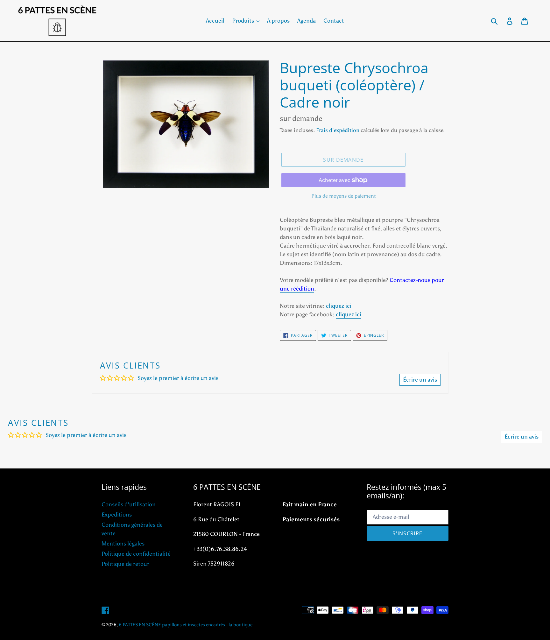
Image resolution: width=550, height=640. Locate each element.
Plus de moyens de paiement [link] (343, 196)
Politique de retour (125, 563)
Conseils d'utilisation (129, 504)
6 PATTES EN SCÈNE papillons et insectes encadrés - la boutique (185, 625)
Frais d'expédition (337, 130)
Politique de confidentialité (136, 553)
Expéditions (117, 514)
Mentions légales (123, 543)
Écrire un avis (420, 379)
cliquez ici (338, 305)
